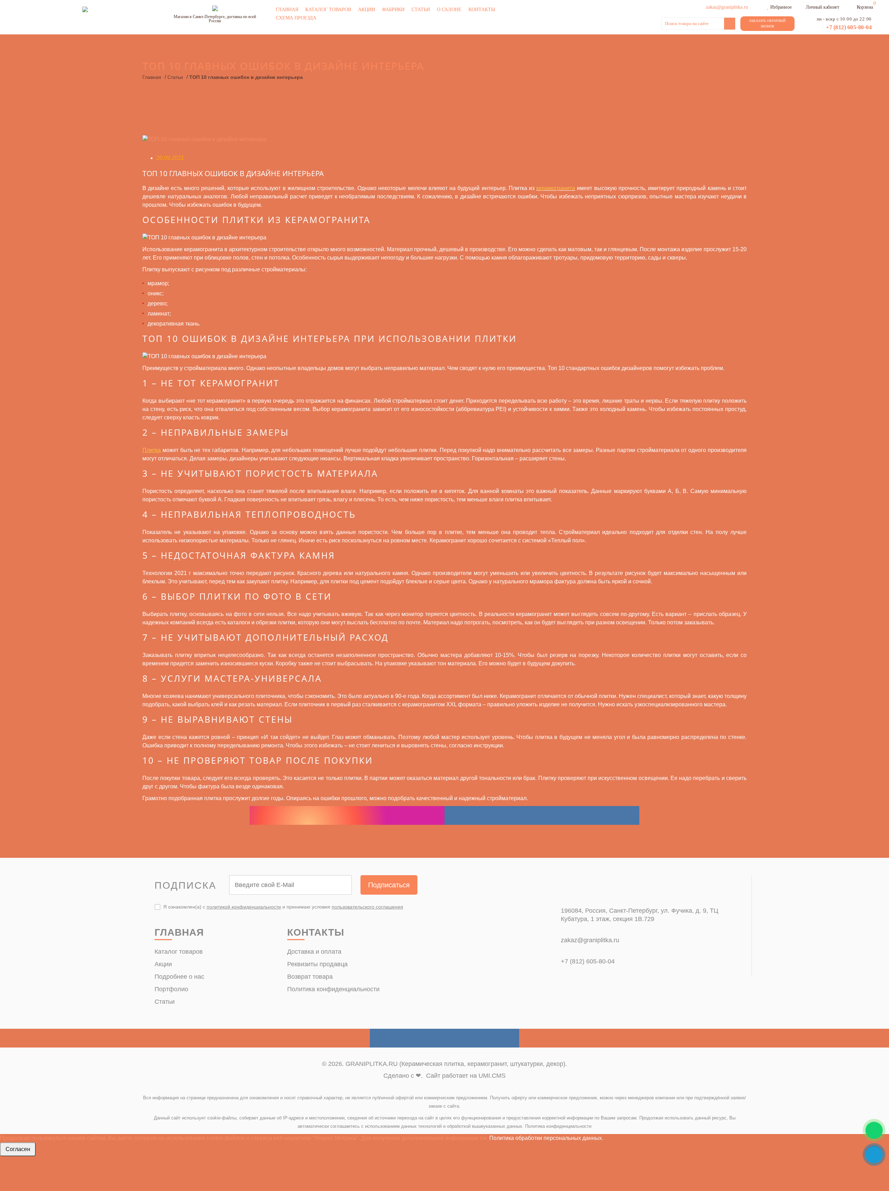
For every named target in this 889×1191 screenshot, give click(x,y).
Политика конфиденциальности (333, 989)
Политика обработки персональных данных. (546, 1138)
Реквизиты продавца (317, 964)
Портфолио (171, 989)
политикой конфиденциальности (244, 907)
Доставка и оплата (314, 951)
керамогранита (555, 188)
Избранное (780, 7)
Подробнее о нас (179, 976)
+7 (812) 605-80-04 (849, 27)
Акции (366, 9)
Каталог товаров (328, 9)
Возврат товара (310, 976)
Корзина (865, 7)
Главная (287, 9)
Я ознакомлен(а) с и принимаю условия (283, 907)
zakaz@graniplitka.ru (590, 940)
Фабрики (393, 9)
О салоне (449, 9)
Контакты (481, 9)
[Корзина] (852, 6)
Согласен (18, 1149)
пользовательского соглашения (367, 907)
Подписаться (389, 885)
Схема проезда (296, 17)
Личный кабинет (822, 7)
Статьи (421, 9)
